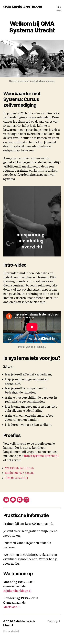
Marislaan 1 (11, 607)
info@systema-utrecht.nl (41, 456)
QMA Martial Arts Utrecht (22, 7)
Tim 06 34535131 (16, 478)
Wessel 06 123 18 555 (19, 468)
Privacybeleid (11, 631)
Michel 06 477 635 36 (19, 473)
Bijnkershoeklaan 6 (17, 591)
